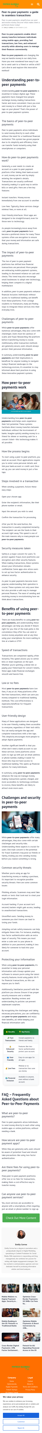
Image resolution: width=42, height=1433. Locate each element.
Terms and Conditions (30, 1387)
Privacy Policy (30, 1390)
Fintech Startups (11, 1390)
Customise (21, 1422)
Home (12, 1381)
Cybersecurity (12, 1384)
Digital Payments (12, 1387)
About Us (30, 1384)
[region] (21, 1413)
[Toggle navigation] (31, 4)
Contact (30, 1381)
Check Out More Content (21, 1218)
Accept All (21, 1415)
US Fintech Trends (11, 1392)
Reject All (21, 1428)
